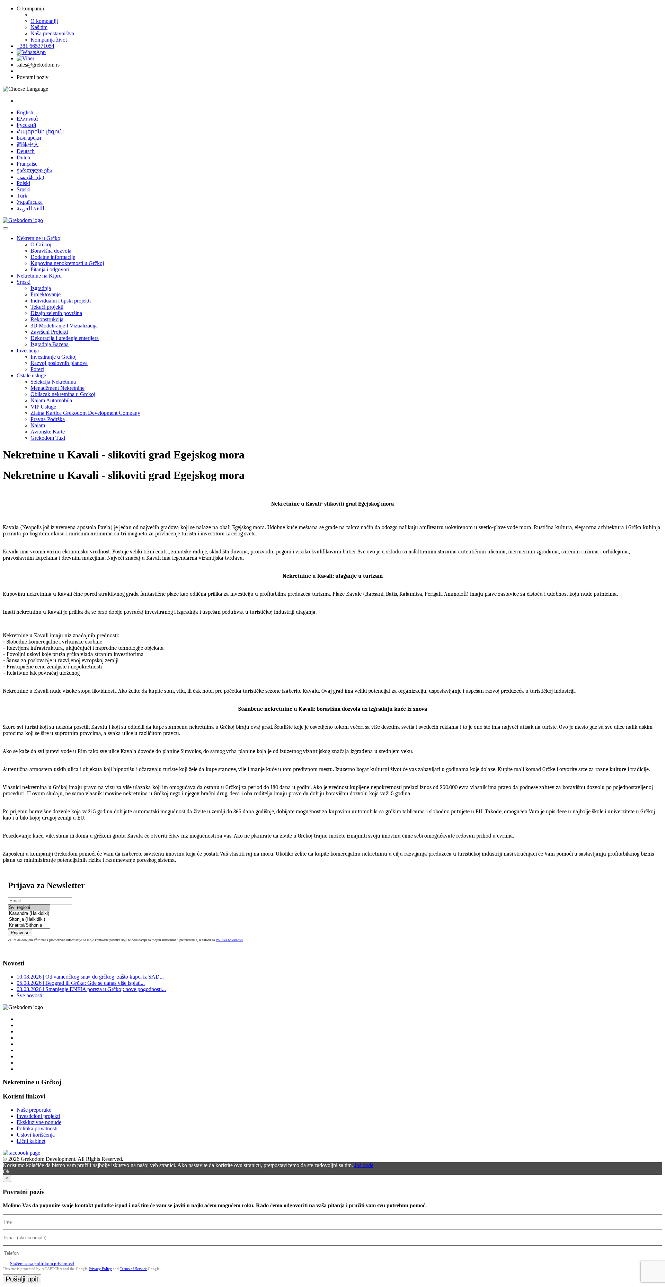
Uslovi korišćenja (36, 1135)
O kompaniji (44, 21)
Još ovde (363, 1165)
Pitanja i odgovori (49, 269)
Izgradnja (40, 288)
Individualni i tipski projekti (60, 301)
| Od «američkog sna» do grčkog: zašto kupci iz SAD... (90, 977)
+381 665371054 (35, 46)
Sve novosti (29, 995)
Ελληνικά (27, 119)
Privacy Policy (100, 1269)
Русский (26, 125)
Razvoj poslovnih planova (59, 363)
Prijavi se (20, 932)
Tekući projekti (46, 307)
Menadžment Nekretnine (57, 388)
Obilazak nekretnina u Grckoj (62, 394)
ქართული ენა (34, 170)
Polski (23, 183)
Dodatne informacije (52, 257)
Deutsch (26, 151)
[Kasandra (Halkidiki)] (29, 914)
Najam (37, 425)
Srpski (23, 189)
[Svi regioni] (29, 908)
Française (27, 164)
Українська (30, 202)
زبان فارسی (30, 177)
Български (29, 138)
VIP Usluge (43, 407)
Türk (22, 196)
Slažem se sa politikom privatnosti (42, 1263)
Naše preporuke (34, 1110)
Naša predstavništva (52, 33)
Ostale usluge (31, 375)
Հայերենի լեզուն (40, 131)
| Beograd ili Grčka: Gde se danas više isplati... (81, 983)
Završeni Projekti (49, 332)
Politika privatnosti (229, 940)
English (25, 112)
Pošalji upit (22, 1279)
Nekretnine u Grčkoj (39, 238)
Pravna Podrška (47, 419)
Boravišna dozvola (50, 251)
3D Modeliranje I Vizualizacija (64, 326)
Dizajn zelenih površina (56, 313)
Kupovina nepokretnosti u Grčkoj (67, 263)
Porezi (37, 369)
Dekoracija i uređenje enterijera (64, 338)
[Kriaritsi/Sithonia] (29, 925)
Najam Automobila (51, 400)
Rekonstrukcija (46, 319)
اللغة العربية (30, 208)
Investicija (28, 350)
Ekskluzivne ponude (39, 1122)
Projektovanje (45, 294)
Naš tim (38, 27)
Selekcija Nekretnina (53, 382)
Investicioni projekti (38, 1116)
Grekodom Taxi (47, 438)
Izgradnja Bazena (49, 344)
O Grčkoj (40, 244)
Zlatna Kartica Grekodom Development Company (85, 413)
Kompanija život (48, 40)
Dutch (23, 157)
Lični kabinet (31, 1141)
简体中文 (28, 144)
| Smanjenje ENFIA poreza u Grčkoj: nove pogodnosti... (91, 989)
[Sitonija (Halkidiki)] (29, 919)
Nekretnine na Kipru (39, 276)
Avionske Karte (47, 432)
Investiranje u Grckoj (53, 357)
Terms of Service (133, 1269)
